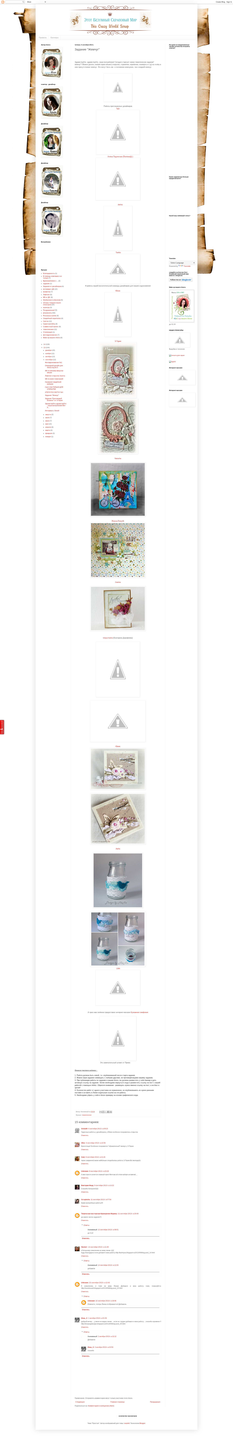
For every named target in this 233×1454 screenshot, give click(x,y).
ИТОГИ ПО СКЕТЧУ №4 (54, 392)
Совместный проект (50, 327)
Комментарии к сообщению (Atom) (101, 1406)
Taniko (118, 252)
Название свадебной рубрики (53, 383)
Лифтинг (46, 295)
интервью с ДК (48, 289)
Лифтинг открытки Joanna (55, 376)
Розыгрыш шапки (49, 316)
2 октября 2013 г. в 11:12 (107, 1336)
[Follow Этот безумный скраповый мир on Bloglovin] (180, 281)
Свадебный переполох (52, 318)
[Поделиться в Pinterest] (110, 1112)
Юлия (118, 291)
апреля (48, 427)
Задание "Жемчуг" (52, 395)
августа (48, 415)
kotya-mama (108, 638)
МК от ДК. (46, 297)
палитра (46, 307)
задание (46, 284)
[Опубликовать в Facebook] (108, 1112)
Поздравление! (49, 310)
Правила (43, 37)
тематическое (86, 1115)
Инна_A (84, 1318)
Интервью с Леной (52, 411)
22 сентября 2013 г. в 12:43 (99, 1283)
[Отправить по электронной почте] (100, 1112)
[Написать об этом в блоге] (103, 1112)
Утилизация (47, 332)
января (48, 437)
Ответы (86, 1225)
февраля (49, 433)
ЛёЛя (118, 849)
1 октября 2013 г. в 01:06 (97, 1318)
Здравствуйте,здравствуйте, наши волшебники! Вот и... (55, 406)
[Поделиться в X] (105, 1112)
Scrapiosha (85, 1200)
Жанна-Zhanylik (118, 521)
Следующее (80, 1402)
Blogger (142, 1423)
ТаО (117, 109)
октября (48, 357)
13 (44, 348)
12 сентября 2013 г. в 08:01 (108, 1230)
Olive (83, 1143)
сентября (49, 360)
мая (47, 424)
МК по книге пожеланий (54, 379)
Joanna (118, 582)
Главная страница (117, 1402)
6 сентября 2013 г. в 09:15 (98, 1129)
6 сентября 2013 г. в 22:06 (96, 1143)
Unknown (84, 1171)
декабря (48, 350)
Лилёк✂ (84, 1247)
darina (120, 205)
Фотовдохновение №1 (53, 362)
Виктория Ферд (87, 1185)
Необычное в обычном (51, 300)
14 (44, 344)
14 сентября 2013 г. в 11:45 (98, 1247)
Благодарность (49, 273)
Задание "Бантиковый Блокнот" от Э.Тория (54, 399)
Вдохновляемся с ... (50, 281)
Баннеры (55, 37)
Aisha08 (84, 1129)
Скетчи (45, 321)
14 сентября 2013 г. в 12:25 (108, 1265)
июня (47, 421)
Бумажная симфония (139, 1012)
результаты (47, 313)
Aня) (83, 1157)
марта (47, 430)
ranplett (127, 1423)
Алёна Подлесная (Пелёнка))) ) (120, 157)
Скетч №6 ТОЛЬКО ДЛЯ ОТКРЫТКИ (54, 388)
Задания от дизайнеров (52, 286)
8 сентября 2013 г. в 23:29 (99, 1171)
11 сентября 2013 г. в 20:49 (128, 1214)
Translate (187, 266)
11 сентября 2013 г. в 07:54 (101, 1200)
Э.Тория (118, 341)
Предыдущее (155, 1402)
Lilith (118, 968)
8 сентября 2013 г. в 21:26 (95, 1157)
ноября (48, 353)
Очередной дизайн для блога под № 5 (54, 366)
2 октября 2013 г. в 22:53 (104, 1347)
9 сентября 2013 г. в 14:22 (104, 1185)
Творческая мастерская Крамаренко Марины (99, 1214)
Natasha (118, 458)
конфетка (46, 292)
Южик (118, 746)
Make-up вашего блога (51, 338)
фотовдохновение (50, 335)
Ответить (84, 1135)
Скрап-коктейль (49, 324)
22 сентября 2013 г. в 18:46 (106, 1301)
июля (47, 418)
